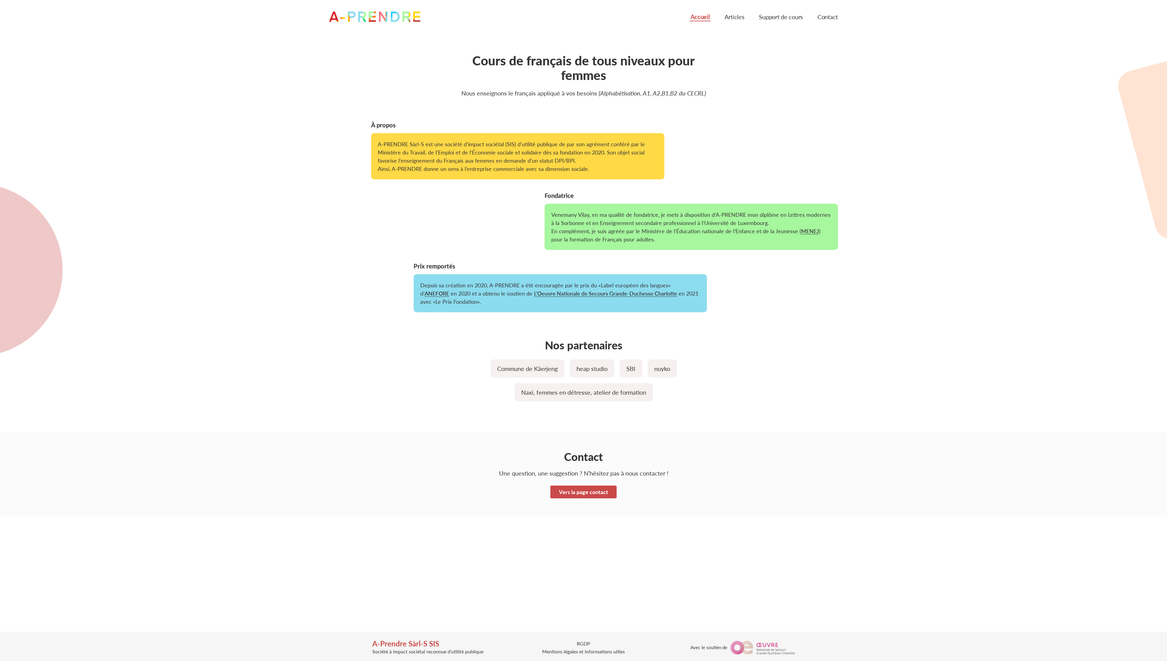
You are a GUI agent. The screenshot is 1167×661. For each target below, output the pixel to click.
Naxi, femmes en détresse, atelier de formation (583, 392)
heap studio (592, 368)
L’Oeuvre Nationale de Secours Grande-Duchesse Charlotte (605, 293)
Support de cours (781, 17)
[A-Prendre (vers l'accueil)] (374, 17)
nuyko (662, 368)
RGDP (583, 643)
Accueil (700, 17)
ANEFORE (437, 293)
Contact (828, 17)
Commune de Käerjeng (527, 368)
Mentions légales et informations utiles (583, 651)
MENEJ (810, 231)
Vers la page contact (583, 492)
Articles (735, 17)
